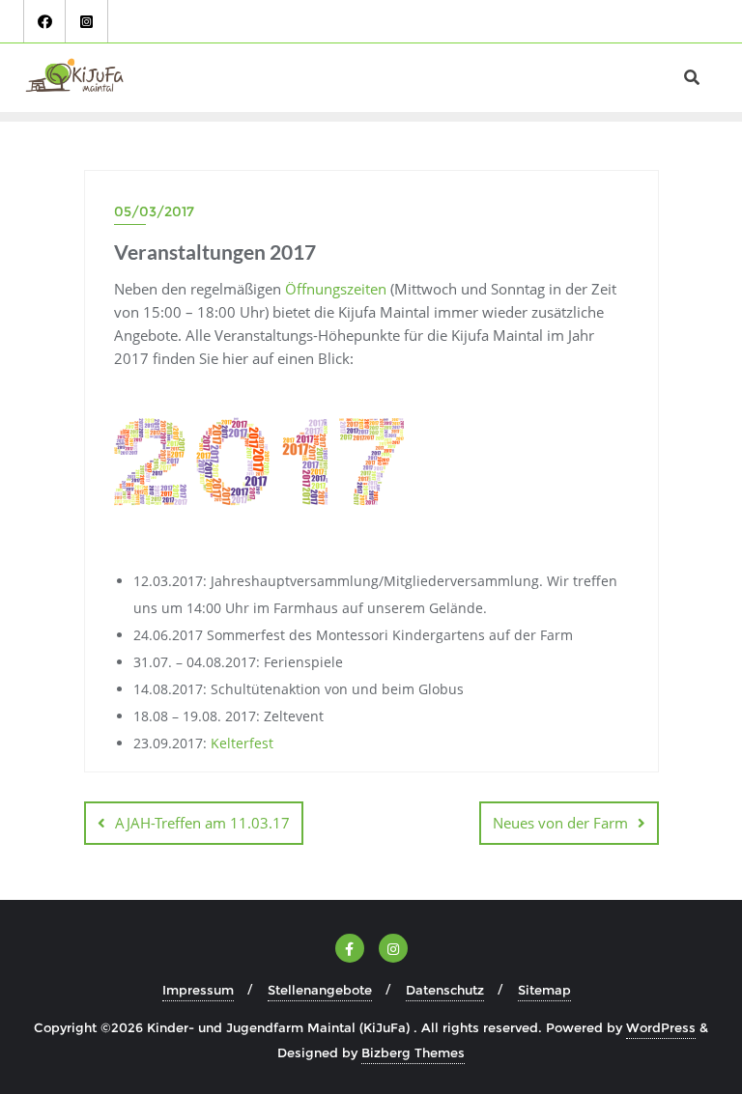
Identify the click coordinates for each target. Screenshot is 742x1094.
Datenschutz (445, 989)
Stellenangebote (320, 989)
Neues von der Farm (560, 822)
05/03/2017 (154, 211)
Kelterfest (242, 743)
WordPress (661, 1027)
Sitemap (544, 989)
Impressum (198, 989)
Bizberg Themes (413, 1052)
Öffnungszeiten (335, 288)
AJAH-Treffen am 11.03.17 (202, 822)
